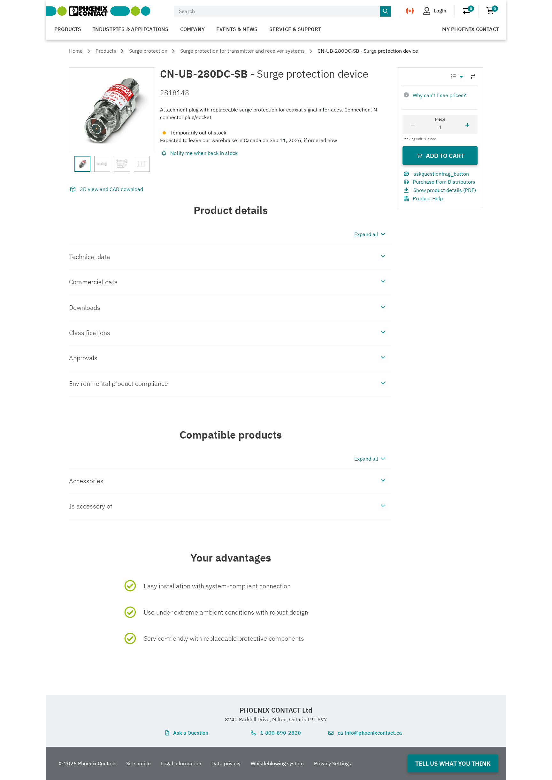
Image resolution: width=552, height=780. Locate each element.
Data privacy (226, 763)
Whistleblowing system (277, 763)
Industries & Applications (131, 29)
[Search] (385, 11)
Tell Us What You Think (453, 763)
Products (67, 29)
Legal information (181, 763)
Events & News (237, 29)
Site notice (138, 763)
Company (192, 29)
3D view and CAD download (111, 189)
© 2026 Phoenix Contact (87, 763)
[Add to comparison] (473, 76)
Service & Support (295, 29)
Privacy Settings (332, 763)
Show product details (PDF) (444, 190)
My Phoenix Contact (470, 29)
